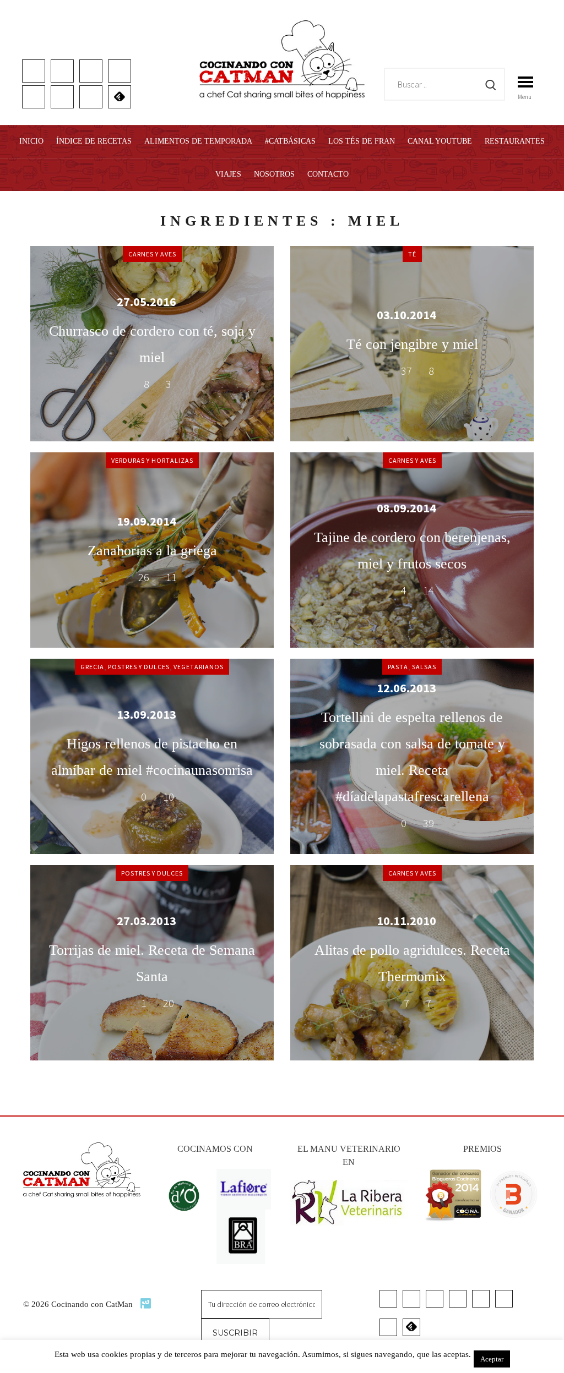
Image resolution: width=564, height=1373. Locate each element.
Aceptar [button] (491, 1359)
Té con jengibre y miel (412, 344)
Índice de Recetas (94, 141)
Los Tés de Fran (361, 141)
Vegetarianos (198, 667)
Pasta (398, 667)
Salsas (424, 667)
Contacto (328, 174)
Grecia (92, 667)
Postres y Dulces (139, 667)
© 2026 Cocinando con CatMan (79, 1304)
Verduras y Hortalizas (152, 460)
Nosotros (274, 174)
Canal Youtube (440, 141)
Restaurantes (515, 141)
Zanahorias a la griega (152, 551)
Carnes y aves (152, 254)
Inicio (31, 141)
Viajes (228, 174)
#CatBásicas (290, 141)
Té (412, 254)
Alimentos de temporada (198, 141)
